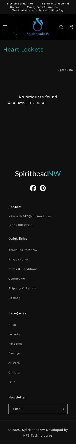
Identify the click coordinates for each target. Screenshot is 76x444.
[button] (5, 27)
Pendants (15, 343)
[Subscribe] (62, 409)
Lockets (14, 334)
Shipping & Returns (22, 288)
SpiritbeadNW (33, 430)
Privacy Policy (18, 259)
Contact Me (16, 278)
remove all (57, 102)
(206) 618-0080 (20, 225)
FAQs (11, 382)
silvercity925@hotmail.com (29, 216)
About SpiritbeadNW (23, 250)
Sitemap (14, 298)
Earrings (14, 353)
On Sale (13, 372)
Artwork (14, 363)
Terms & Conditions (22, 269)
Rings (12, 324)
